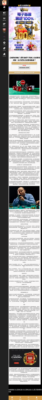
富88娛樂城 (10, 389)
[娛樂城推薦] (24, 46)
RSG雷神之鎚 (18, 389)
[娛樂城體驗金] (24, 23)
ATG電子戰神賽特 (36, 389)
